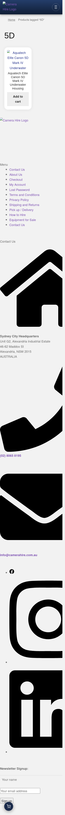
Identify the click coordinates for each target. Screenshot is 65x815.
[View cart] (8, 806)
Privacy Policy (19, 199)
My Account (17, 184)
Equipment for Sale (22, 219)
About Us (15, 174)
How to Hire (17, 214)
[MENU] (56, 7)
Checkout (16, 179)
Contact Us (17, 169)
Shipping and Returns (24, 204)
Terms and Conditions (24, 194)
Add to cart (18, 99)
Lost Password (19, 189)
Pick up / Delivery (21, 209)
